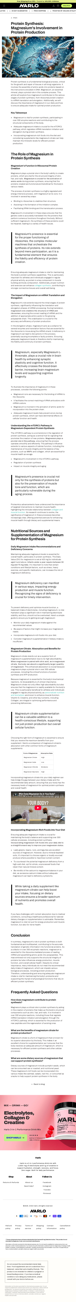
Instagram (47, 1186)
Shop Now (66, 5)
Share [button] (15, 18)
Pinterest (47, 1193)
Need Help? (29, 1186)
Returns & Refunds (11, 1182)
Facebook (47, 1182)
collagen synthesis (42, 285)
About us (29, 1182)
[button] (4, 6)
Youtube (46, 1190)
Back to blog (39, 1084)
